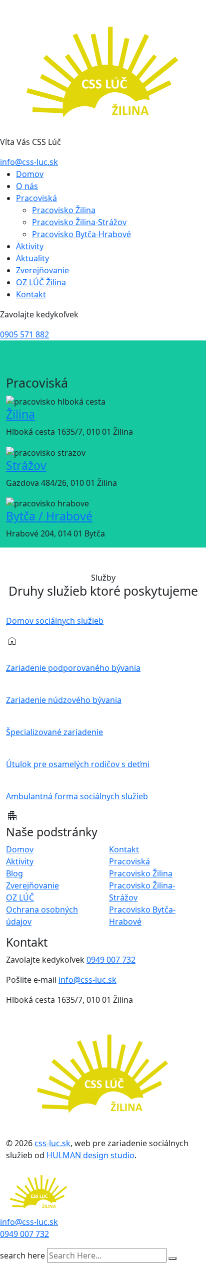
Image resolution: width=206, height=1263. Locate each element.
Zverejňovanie (42, 270)
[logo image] (39, 1191)
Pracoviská (36, 198)
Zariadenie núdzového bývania (64, 699)
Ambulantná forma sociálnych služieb (77, 796)
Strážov (26, 465)
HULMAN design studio (90, 1155)
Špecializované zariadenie (54, 732)
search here (22, 1255)
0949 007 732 (111, 959)
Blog (14, 873)
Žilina (20, 414)
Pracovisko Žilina (64, 210)
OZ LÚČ (20, 897)
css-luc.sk (52, 1143)
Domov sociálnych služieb (55, 620)
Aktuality (32, 258)
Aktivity (30, 246)
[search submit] (172, 1258)
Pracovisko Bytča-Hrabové (81, 234)
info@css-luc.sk (29, 161)
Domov (30, 173)
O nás (27, 186)
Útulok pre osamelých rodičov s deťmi (78, 764)
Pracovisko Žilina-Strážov (79, 222)
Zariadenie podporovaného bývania (73, 667)
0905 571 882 (24, 334)
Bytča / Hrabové (49, 516)
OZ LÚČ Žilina (41, 282)
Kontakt (31, 294)
